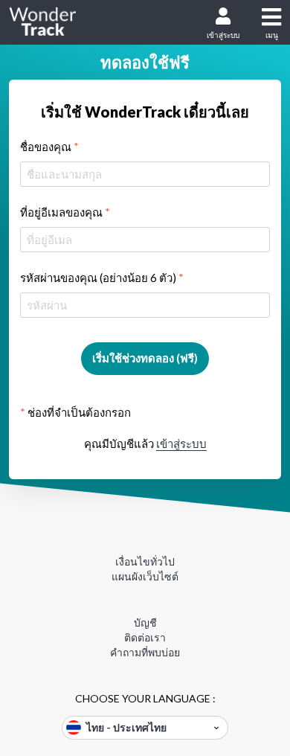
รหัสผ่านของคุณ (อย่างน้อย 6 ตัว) (102, 277)
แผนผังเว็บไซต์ (145, 576)
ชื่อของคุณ (49, 146)
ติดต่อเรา (145, 637)
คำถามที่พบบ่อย (145, 652)
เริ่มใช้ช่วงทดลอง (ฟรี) (145, 358)
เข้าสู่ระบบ (223, 35)
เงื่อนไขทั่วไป (145, 561)
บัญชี (145, 622)
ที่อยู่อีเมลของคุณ (65, 212)
